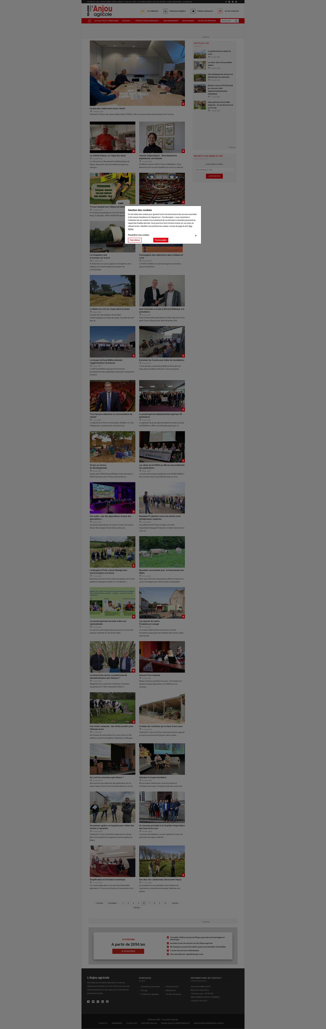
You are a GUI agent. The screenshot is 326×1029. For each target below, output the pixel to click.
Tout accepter (161, 240)
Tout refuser (135, 240)
